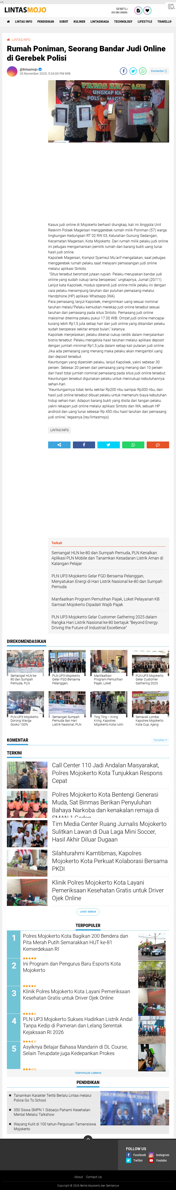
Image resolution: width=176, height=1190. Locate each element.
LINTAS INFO (23, 21)
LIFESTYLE (145, 21)
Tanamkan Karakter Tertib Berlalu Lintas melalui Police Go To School (52, 1097)
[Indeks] (138, 10)
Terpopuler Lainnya (88, 1073)
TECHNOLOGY (123, 21)
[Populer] (147, 10)
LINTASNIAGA (100, 21)
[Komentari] (158, 444)
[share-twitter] (133, 71)
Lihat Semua (88, 911)
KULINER (79, 21)
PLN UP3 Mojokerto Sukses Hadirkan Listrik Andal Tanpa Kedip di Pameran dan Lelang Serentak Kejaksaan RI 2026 (77, 1025)
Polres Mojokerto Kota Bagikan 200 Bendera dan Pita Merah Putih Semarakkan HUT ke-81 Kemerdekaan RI (75, 942)
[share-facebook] (123, 71)
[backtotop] (88, 1139)
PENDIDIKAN (45, 21)
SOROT (63, 21)
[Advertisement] (25, 149)
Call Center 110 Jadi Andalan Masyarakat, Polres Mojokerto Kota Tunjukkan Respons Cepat (107, 773)
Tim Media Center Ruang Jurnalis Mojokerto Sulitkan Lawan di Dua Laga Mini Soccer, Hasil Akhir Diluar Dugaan (109, 831)
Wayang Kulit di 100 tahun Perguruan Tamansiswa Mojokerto (55, 1126)
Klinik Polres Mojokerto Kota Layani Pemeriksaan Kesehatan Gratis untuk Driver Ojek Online (108, 890)
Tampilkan (159, 740)
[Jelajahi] (170, 6)
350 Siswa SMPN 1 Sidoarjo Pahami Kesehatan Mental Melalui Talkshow (52, 1112)
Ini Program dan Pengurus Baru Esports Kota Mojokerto (72, 967)
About (78, 1177)
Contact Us (94, 1177)
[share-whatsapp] (142, 71)
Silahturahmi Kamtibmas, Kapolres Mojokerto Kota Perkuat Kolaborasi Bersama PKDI (110, 861)
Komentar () (159, 71)
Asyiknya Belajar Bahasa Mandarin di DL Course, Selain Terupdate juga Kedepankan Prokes (75, 1050)
